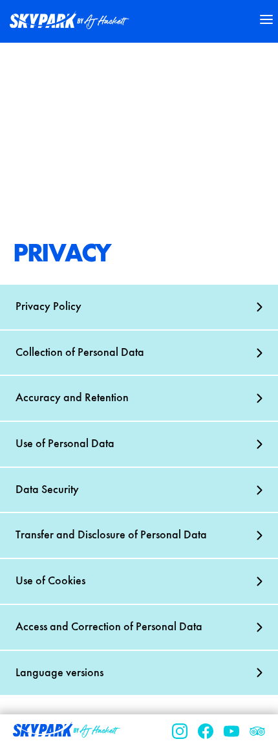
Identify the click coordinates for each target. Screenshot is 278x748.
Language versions (59, 673)
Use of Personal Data (65, 444)
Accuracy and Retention (72, 398)
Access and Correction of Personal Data (109, 627)
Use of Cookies (50, 581)
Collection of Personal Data (80, 352)
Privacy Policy (48, 307)
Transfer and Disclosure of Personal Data (111, 535)
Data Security (47, 490)
